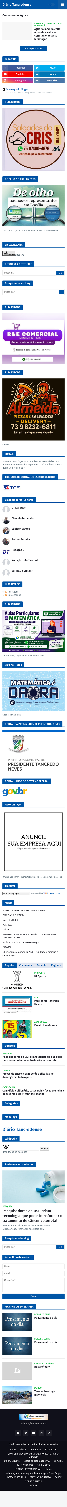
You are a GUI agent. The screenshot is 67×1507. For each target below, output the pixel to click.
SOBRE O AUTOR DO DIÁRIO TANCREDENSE (23, 910)
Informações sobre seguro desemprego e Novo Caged (33, 1473)
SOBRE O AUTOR (33, 1481)
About (23, 1449)
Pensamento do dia (46, 1317)
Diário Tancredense (16, 4)
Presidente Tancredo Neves (46, 1002)
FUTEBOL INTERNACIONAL (28, 1469)
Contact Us (35, 1449)
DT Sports (40, 976)
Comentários (14, 595)
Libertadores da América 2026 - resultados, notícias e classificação (30, 954)
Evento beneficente (45, 1025)
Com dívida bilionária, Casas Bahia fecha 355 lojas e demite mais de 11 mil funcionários (33, 1092)
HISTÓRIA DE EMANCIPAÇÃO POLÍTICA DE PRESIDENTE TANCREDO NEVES (29, 936)
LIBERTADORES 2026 (16, 1477)
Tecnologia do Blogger (17, 89)
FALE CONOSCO (10, 920)
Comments (25, 965)
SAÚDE (5, 929)
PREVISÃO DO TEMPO (13, 915)
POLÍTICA (7, 925)
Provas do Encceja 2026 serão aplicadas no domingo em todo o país (28, 1075)
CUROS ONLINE (12, 1461)
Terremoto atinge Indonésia (44, 1393)
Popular (9, 965)
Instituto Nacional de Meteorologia (20, 942)
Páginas (56, 965)
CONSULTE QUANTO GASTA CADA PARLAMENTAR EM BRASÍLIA (33, 1455)
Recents (41, 965)
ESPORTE (6, 947)
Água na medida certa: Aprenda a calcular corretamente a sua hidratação (47, 34)
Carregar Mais (32, 48)
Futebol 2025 (43, 1465)
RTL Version (51, 1449)
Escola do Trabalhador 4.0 (36, 1461)
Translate (55, 893)
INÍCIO (33, 1485)
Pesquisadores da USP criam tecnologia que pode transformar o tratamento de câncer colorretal (32, 1058)
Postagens (13, 591)
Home (13, 1449)
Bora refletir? (42, 1366)
